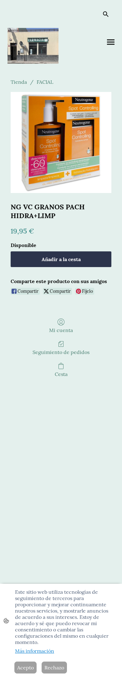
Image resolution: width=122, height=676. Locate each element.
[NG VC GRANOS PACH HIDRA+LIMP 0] (61, 142)
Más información (34, 651)
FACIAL (45, 82)
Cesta (61, 374)
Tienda (19, 82)
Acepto (25, 667)
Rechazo (54, 667)
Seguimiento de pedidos (61, 352)
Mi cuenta (61, 330)
